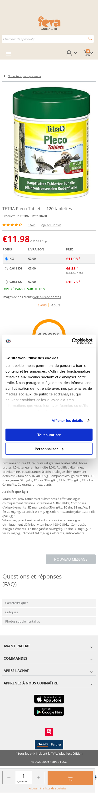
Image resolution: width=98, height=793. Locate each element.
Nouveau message (70, 559)
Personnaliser (46, 449)
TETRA (24, 216)
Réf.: (35, 216)
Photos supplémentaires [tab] (22, 621)
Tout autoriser (49, 435)
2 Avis (31, 225)
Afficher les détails (67, 420)
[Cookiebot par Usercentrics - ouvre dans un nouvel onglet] (72, 341)
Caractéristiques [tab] (16, 603)
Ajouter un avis (51, 225)
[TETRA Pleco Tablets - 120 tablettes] (49, 141)
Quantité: (22, 781)
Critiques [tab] (11, 612)
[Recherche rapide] (90, 38)
